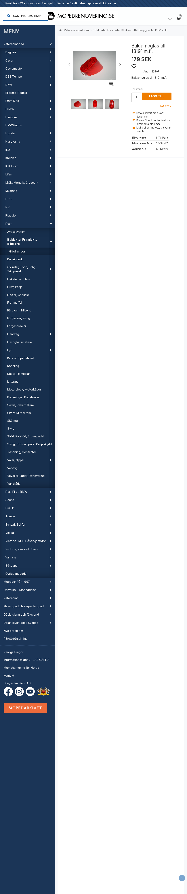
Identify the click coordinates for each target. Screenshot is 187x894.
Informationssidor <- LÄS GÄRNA (26, 660)
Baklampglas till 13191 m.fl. (151, 30)
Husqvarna (12, 141)
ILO (7, 150)
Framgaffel (14, 302)
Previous (69, 64)
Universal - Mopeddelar (20, 590)
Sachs (9, 500)
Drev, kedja (15, 287)
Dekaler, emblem (18, 279)
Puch (8, 223)
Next (120, 64)
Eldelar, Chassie (18, 295)
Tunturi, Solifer (15, 524)
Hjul (9, 350)
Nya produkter (13, 631)
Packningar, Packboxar (23, 397)
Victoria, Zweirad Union (21, 549)
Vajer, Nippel (15, 460)
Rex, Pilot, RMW (16, 491)
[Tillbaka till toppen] (182, 878)
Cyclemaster (14, 68)
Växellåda (14, 483)
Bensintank (15, 259)
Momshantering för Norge (21, 667)
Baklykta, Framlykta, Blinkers (23, 242)
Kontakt (9, 675)
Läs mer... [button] (165, 105)
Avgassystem (16, 231)
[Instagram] (20, 691)
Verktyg (12, 468)
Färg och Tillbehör (20, 310)
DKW (8, 85)
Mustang (11, 191)
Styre (11, 428)
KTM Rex (11, 166)
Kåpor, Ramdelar (18, 374)
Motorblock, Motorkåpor (24, 389)
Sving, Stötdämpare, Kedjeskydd (29, 444)
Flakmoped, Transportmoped (24, 606)
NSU (8, 199)
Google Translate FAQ (17, 683)
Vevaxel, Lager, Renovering (26, 476)
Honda (10, 133)
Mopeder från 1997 (17, 581)
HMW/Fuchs (13, 125)
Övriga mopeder (16, 573)
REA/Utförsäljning (16, 638)
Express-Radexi (16, 93)
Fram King (12, 101)
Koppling (13, 366)
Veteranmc (11, 598)
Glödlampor (17, 251)
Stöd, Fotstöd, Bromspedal (25, 436)
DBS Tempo (13, 76)
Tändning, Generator (21, 452)
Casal (9, 60)
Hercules (11, 117)
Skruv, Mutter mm (19, 413)
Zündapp (11, 565)
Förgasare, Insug (18, 318)
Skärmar (13, 420)
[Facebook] (9, 691)
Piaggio (10, 215)
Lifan (8, 174)
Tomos (10, 516)
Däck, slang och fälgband (21, 614)
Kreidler (10, 158)
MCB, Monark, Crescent (21, 182)
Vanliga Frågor (13, 652)
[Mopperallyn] (43, 691)
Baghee (10, 52)
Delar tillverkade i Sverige (21, 623)
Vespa (9, 533)
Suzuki (9, 508)
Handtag (13, 334)
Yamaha (10, 557)
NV (7, 207)
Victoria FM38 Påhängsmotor (25, 541)
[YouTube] (30, 691)
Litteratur (13, 381)
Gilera (9, 109)
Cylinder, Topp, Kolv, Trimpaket (21, 269)
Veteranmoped (14, 44)
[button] (170, 19)
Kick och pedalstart (20, 358)
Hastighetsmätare (19, 342)
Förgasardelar (16, 326)
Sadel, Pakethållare (20, 405)
